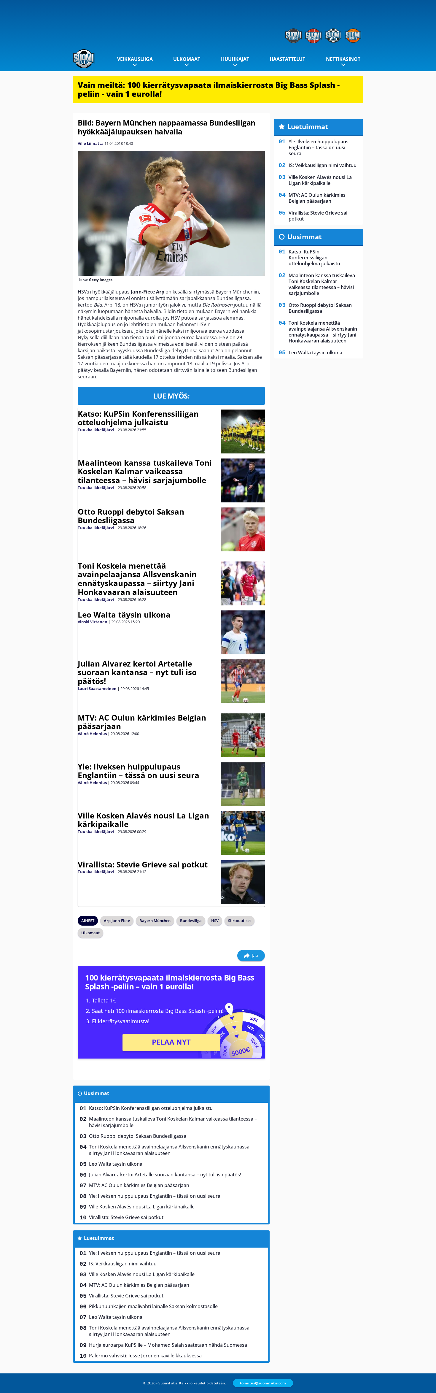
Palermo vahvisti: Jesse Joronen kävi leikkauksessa (145, 1355)
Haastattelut (287, 59)
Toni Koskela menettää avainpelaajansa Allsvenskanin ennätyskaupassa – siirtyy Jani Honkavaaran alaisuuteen (137, 579)
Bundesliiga (191, 920)
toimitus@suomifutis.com (263, 1383)
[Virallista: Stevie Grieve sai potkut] (243, 882)
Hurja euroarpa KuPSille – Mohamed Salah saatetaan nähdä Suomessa (168, 1345)
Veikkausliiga (135, 59)
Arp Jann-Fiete (117, 920)
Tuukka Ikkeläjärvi (96, 429)
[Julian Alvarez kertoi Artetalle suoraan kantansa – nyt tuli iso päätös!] (243, 681)
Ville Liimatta (91, 143)
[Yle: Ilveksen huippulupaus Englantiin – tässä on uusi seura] (243, 784)
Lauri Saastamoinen (97, 688)
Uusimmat (96, 1093)
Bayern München (155, 920)
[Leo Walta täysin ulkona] (243, 632)
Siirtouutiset (239, 920)
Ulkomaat (186, 59)
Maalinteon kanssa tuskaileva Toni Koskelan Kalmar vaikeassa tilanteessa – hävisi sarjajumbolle (145, 471)
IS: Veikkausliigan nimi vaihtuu (123, 1263)
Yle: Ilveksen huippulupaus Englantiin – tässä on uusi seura (138, 771)
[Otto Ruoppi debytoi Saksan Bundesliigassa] (243, 529)
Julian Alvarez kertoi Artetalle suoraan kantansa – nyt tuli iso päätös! (137, 672)
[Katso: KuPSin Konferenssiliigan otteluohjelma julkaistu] (243, 431)
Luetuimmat (99, 1238)
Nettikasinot (343, 59)
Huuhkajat (235, 59)
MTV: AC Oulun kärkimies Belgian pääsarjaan (142, 722)
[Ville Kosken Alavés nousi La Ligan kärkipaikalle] (243, 833)
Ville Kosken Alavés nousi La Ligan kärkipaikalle (143, 820)
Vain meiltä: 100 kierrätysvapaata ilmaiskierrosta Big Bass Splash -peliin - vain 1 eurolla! (209, 89)
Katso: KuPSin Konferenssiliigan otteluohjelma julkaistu (138, 418)
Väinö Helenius (92, 733)
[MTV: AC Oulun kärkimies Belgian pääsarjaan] (243, 735)
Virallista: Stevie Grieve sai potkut (143, 864)
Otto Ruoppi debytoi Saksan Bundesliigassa (131, 516)
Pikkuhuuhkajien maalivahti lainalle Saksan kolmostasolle (153, 1306)
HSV (215, 920)
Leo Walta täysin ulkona (124, 614)
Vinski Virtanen (92, 621)
